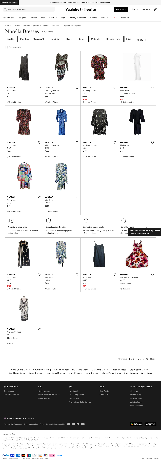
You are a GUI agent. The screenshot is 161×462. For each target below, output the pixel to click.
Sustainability (135, 394)
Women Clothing (31, 25)
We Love (105, 17)
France (5, 458)
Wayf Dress (146, 373)
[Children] (59, 18)
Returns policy (44, 398)
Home (8, 25)
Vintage (93, 17)
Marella (16, 25)
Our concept (9, 391)
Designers (22, 17)
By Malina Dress (80, 369)
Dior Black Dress (17, 373)
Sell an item (121, 9)
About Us (125, 17)
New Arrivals (8, 17)
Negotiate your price (17, 226)
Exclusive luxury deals (93, 226)
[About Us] (131, 18)
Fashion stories (136, 405)
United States (25, 458)
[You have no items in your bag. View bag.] (156, 9)
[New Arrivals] (16, 18)
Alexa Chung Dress (20, 369)
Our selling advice (76, 394)
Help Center (105, 391)
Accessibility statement (13, 424)
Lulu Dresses (92, 373)
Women (34, 17)
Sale (115, 17)
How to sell (73, 391)
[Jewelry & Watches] (88, 18)
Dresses (45, 25)
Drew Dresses (35, 373)
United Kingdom (14, 458)
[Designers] (29, 18)
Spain (41, 458)
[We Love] (111, 18)
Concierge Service (11, 394)
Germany (35, 458)
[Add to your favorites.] (39, 87)
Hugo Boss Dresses (55, 373)
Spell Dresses (131, 373)
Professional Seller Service (80, 402)
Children (53, 17)
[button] (156, 9)
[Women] (39, 18)
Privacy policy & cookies (55, 424)
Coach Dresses (118, 369)
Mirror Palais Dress (111, 373)
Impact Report (136, 398)
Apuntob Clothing (42, 369)
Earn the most (127, 226)
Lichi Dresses (75, 373)
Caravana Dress (100, 369)
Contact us (104, 394)
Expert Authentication (56, 226)
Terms (42, 424)
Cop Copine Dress (139, 369)
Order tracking (44, 391)
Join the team (136, 402)
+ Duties (127, 283)
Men (43, 17)
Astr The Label (61, 369)
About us (134, 391)
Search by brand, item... (17, 9)
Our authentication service (49, 394)
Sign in (135, 9)
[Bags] (67, 18)
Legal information (31, 424)
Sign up (146, 9)
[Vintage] (99, 18)
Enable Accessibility (9, 2)
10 (147, 358)
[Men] (47, 18)
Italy (46, 458)
